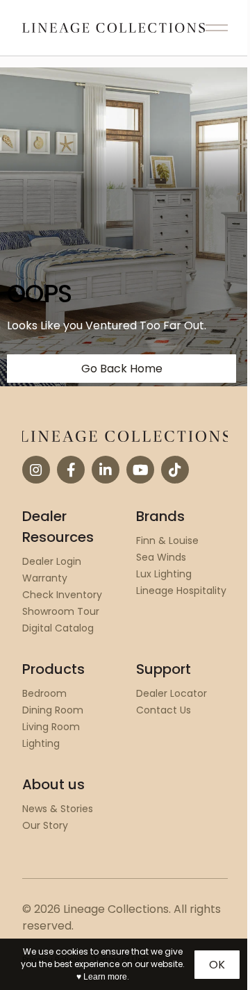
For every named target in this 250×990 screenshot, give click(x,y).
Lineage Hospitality (181, 590)
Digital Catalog (58, 628)
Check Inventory (62, 595)
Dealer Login (51, 561)
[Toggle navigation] (217, 27)
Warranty (44, 578)
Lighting (41, 743)
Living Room (51, 727)
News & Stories (57, 809)
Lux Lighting (164, 574)
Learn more (105, 977)
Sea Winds (161, 557)
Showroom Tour (60, 611)
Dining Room (52, 710)
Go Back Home (121, 369)
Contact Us (163, 710)
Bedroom (44, 693)
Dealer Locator (171, 693)
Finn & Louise (167, 540)
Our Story (45, 825)
